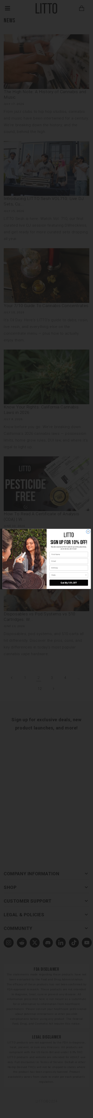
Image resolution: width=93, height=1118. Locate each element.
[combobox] (68, 575)
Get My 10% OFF (69, 583)
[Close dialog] (88, 532)
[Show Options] (86, 575)
